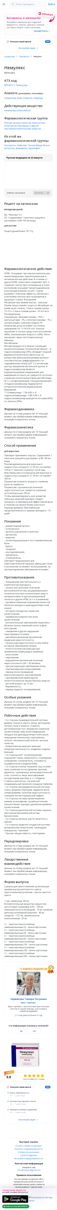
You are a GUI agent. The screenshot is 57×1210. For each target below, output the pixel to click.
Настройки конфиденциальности (28, 1158)
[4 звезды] (38, 1076)
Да (21, 1031)
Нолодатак (10, 145)
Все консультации (27, 48)
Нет (34, 1031)
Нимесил (27, 98)
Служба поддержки (28, 1155)
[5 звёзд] (42, 1076)
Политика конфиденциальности (28, 1149)
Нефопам (22, 145)
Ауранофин (34, 148)
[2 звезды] (29, 1076)
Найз (19, 98)
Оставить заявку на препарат (28, 1145)
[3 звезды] (34, 1076)
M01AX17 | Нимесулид (15, 85)
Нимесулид (10, 98)
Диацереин (21, 148)
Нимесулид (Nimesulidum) (17, 110)
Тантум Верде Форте (39, 145)
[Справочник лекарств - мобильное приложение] (28, 248)
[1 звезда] (25, 1076)
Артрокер (9, 148)
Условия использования (28, 1152)
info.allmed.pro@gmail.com (29, 1170)
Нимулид (38, 98)
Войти (51, 4)
